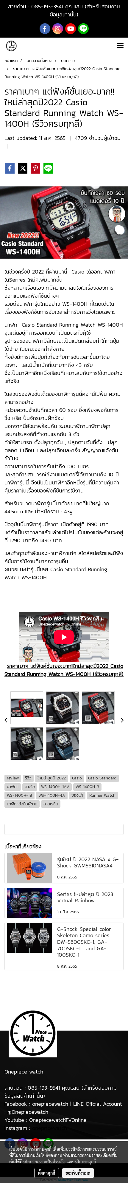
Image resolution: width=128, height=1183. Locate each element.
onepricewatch (49, 1128)
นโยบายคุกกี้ (85, 1161)
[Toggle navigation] (120, 45)
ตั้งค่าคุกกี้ (46, 1173)
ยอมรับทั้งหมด (77, 1173)
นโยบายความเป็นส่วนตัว (44, 1161)
